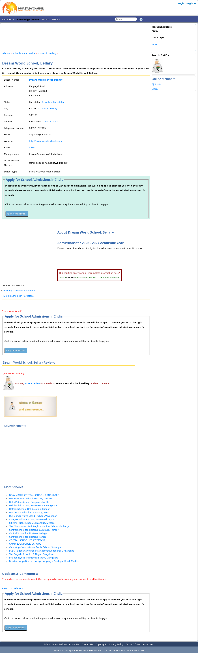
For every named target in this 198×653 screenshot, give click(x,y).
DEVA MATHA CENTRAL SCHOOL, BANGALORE (34, 494)
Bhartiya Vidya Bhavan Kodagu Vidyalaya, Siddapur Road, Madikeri (44, 561)
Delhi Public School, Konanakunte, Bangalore (33, 505)
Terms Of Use (133, 644)
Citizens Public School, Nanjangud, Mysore (31, 522)
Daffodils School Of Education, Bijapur (29, 508)
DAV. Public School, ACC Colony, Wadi (29, 512)
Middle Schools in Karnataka (18, 295)
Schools (6, 53)
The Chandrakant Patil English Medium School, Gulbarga (39, 526)
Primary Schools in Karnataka (19, 290)
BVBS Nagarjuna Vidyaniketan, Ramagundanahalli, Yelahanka (41, 550)
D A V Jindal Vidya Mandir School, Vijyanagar (33, 515)
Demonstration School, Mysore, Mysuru (30, 498)
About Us (74, 644)
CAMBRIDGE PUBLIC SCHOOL (25, 543)
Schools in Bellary (46, 53)
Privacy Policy (115, 644)
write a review (32, 383)
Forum (45, 19)
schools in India (50, 121)
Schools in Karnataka (24, 53)
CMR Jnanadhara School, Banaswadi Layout (32, 519)
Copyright (100, 644)
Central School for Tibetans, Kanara (27, 536)
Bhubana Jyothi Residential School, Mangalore (33, 557)
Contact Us (87, 644)
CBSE (31, 147)
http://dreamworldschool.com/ (45, 140)
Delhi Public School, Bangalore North (29, 501)
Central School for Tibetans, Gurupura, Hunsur (33, 529)
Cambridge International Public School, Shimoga (35, 547)
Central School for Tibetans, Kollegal (28, 533)
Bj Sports (156, 84)
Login (181, 3)
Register (191, 3)
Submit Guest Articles (55, 644)
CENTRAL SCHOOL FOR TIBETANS (27, 540)
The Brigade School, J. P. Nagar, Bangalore (31, 554)
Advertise (147, 644)
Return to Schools (12, 588)
